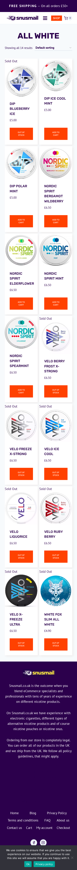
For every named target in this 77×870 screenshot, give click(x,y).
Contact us (14, 828)
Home (14, 813)
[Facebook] (33, 842)
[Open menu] (45, 18)
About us (63, 820)
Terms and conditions (23, 820)
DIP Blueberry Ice (20, 109)
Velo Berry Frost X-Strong (54, 366)
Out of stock (21, 133)
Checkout (63, 828)
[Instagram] (43, 842)
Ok (28, 864)
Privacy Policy (57, 813)
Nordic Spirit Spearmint (19, 361)
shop (56, 18)
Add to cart (55, 133)
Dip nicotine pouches (42, 771)
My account (44, 828)
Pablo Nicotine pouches (42, 777)
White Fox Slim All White (53, 619)
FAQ (47, 820)
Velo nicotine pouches (42, 783)
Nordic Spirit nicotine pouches (42, 795)
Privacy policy (44, 864)
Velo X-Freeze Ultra (16, 619)
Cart (29, 828)
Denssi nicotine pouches (41, 765)
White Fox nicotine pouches (42, 801)
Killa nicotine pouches (42, 789)
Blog (33, 813)
